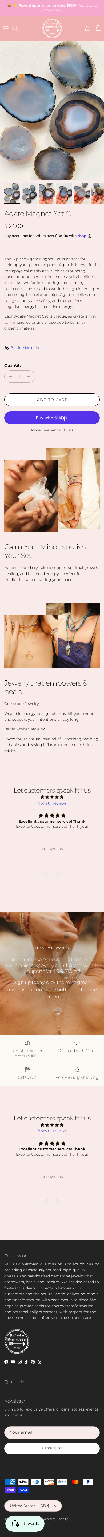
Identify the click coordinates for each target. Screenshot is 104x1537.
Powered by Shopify (53, 1519)
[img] (52, 797)
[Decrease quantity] (9, 376)
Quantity (13, 365)
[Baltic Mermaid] (52, 28)
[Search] (17, 28)
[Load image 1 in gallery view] (52, 110)
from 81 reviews (52, 803)
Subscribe (52, 1448)
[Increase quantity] (30, 376)
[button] (48, 874)
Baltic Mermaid (24, 347)
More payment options (52, 430)
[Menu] (6, 28)
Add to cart (52, 399)
